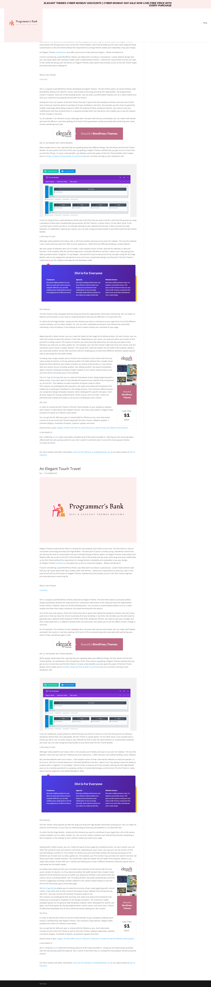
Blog (205, 23)
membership (60, 52)
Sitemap (43, 983)
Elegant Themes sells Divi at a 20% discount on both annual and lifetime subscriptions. (92, 428)
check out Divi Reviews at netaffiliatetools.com (91, 452)
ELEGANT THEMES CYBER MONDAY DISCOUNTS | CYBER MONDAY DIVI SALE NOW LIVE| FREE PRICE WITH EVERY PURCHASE (107, 4)
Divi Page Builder (50, 377)
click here (43, 79)
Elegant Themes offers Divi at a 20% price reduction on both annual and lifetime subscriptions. (96, 938)
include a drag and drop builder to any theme (64, 156)
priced (55, 437)
